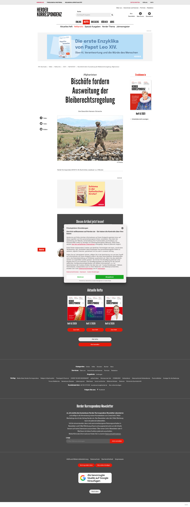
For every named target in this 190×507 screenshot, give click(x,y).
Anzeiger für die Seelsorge (171, 378)
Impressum (119, 459)
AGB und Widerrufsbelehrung (77, 459)
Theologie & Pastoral (54, 2)
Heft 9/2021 (71, 67)
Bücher (104, 22)
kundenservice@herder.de (99, 385)
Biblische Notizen (112, 381)
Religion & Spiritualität (73, 2)
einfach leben (95, 378)
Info (151, 2)
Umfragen (99, 374)
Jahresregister (123, 26)
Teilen (45, 118)
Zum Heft (76, 330)
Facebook (102, 390)
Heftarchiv (78, 26)
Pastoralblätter (156, 378)
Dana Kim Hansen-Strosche (91, 111)
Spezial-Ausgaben (93, 26)
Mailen (45, 129)
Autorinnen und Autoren (131, 8)
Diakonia (121, 381)
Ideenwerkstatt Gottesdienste (141, 378)
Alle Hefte (95, 339)
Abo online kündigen (115, 385)
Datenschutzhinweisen (113, 434)
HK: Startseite (42, 67)
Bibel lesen (89, 381)
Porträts (142, 8)
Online (79, 22)
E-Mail (68, 438)
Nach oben (95, 491)
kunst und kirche (100, 381)
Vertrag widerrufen (86, 465)
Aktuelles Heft (66, 26)
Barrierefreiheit (107, 459)
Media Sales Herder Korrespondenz (28, 378)
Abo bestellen (95, 344)
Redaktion (150, 8)
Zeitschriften (135, 2)
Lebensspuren (80, 381)
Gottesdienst (126, 378)
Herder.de (40, 2)
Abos (112, 22)
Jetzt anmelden (117, 441)
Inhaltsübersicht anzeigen (140, 119)
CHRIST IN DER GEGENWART (80, 378)
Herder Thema (108, 26)
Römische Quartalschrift (133, 381)
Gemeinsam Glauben (67, 381)
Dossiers (95, 22)
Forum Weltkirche (54, 381)
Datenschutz (95, 459)
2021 (64, 67)
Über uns (119, 8)
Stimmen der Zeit (106, 378)
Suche (79, 11)
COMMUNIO (117, 378)
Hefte (86, 22)
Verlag (145, 2)
